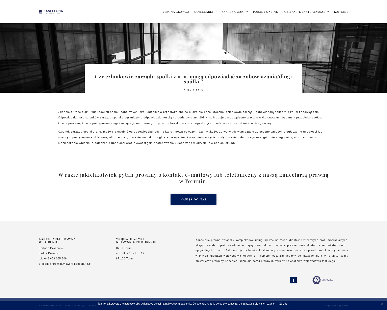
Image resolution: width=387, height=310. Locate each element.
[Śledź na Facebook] (293, 280)
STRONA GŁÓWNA (175, 11)
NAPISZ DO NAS (193, 199)
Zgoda (283, 303)
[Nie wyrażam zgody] (382, 304)
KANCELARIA (203, 11)
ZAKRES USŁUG (233, 11)
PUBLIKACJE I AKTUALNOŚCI (304, 11)
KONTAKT (341, 11)
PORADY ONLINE (265, 11)
